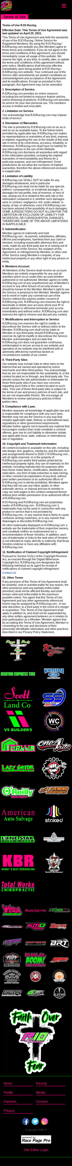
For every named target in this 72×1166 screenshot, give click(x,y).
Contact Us (9, 572)
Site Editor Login (36, 1150)
